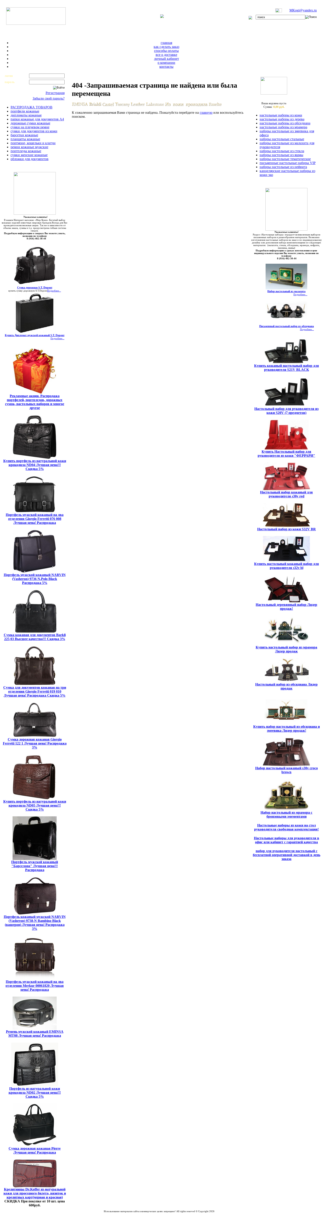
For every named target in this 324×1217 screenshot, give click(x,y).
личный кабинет (166, 59)
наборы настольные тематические (285, 159)
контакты (166, 66)
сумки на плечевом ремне (30, 127)
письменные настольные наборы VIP (288, 163)
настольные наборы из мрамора (283, 127)
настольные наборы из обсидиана (285, 123)
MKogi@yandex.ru (303, 10)
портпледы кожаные (26, 151)
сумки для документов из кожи (34, 131)
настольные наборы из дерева (282, 119)
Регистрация (55, 93)
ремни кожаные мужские (29, 147)
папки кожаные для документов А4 (37, 119)
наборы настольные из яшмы (281, 155)
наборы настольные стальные (282, 139)
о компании (166, 62)
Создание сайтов (147, 1214)
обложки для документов (29, 159)
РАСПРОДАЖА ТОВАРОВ (31, 107)
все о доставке (166, 55)
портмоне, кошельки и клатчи (33, 143)
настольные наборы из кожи (281, 115)
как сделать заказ (166, 47)
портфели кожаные (25, 111)
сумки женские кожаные (29, 155)
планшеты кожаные (25, 139)
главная (166, 43)
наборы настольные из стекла (282, 151)
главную (206, 112)
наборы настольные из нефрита (283, 167)
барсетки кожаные (24, 135)
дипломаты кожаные (26, 115)
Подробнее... (54, 290)
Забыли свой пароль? (49, 98)
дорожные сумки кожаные (30, 123)
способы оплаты (166, 51)
